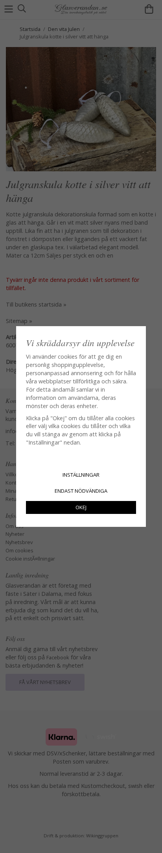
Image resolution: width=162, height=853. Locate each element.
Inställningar (81, 474)
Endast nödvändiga (81, 490)
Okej (81, 507)
